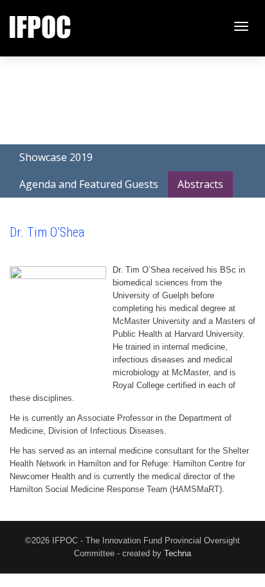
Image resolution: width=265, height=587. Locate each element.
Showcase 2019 (56, 157)
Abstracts (200, 184)
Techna (177, 553)
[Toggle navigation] (241, 26)
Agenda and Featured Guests (88, 184)
